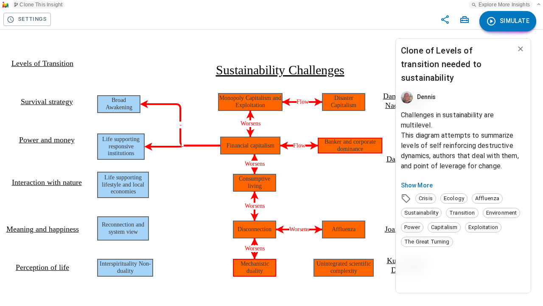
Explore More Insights (504, 5)
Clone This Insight (41, 5)
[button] (425, 198)
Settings (32, 19)
